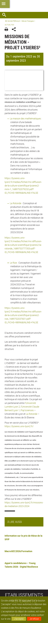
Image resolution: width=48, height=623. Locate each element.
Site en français (28, 21)
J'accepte (19, 618)
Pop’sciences (27, 410)
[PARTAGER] (14, 30)
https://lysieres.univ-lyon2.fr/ (19, 426)
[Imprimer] (7, 30)
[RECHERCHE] (5, 15)
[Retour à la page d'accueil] (24, 6)
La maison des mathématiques (25, 118)
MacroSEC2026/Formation (18, 551)
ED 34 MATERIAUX (12, 21)
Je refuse (34, 618)
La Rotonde (15, 203)
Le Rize (13, 262)
